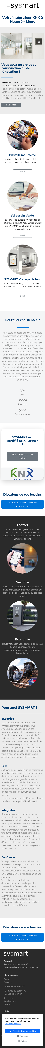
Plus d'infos (11, 105)
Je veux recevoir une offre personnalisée (23, 504)
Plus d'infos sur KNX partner (22, 456)
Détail (22, 171)
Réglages (24, 1036)
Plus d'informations (13, 1023)
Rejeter (24, 1041)
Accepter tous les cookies (24, 1031)
